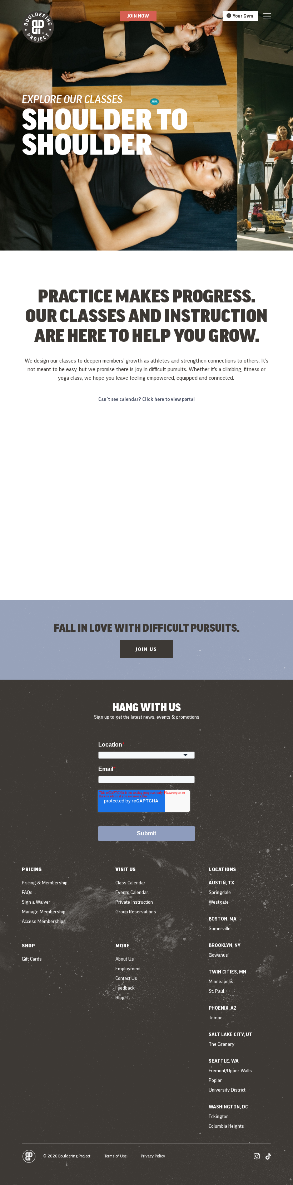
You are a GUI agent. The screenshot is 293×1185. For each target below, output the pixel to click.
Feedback (125, 988)
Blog (120, 997)
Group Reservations (135, 911)
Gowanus (218, 955)
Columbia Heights (226, 1126)
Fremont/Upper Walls (230, 1070)
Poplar (215, 1080)
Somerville (219, 928)
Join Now (138, 16)
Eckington (219, 1116)
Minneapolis (221, 981)
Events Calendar (131, 892)
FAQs (27, 892)
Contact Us (126, 978)
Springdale (220, 892)
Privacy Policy (153, 1156)
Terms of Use (115, 1156)
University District (227, 1090)
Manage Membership (43, 911)
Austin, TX (221, 882)
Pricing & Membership (45, 882)
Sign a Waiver (36, 902)
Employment (128, 968)
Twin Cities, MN (227, 972)
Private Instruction (134, 902)
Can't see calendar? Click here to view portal (146, 399)
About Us (124, 959)
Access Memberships (44, 921)
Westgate (219, 902)
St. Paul (216, 991)
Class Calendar (130, 882)
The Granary (221, 1044)
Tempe (216, 1017)
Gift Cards (32, 959)
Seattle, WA (224, 1061)
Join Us (146, 649)
